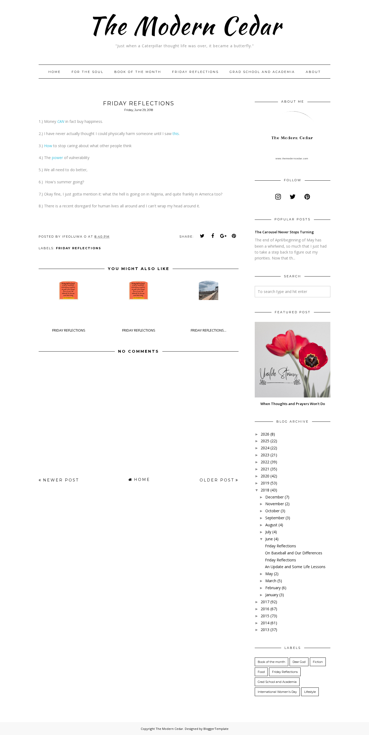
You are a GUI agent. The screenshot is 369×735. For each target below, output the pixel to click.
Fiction (318, 662)
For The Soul (87, 72)
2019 (265, 482)
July (268, 531)
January (271, 594)
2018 (265, 490)
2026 (265, 434)
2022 (265, 461)
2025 (265, 440)
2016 (265, 608)
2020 (265, 475)
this (176, 133)
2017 (265, 601)
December (274, 497)
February (273, 587)
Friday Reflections (195, 72)
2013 (265, 629)
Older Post (217, 480)
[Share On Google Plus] (223, 236)
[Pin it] (234, 236)
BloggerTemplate (216, 729)
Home (54, 72)
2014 (265, 622)
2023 (265, 454)
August (271, 524)
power (58, 157)
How (48, 145)
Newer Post (61, 480)
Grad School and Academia (262, 72)
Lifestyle (310, 692)
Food (261, 672)
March (270, 580)
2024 (265, 447)
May (269, 573)
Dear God (299, 662)
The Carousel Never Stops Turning (284, 232)
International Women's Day (277, 692)
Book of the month (137, 72)
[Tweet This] (202, 236)
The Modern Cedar (184, 25)
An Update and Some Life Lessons (295, 566)
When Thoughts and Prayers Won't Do (292, 403)
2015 (265, 615)
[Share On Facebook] (213, 236)
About (313, 72)
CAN (60, 121)
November (274, 503)
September (274, 517)
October (272, 510)
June (269, 538)
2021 (265, 468)
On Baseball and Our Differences (293, 552)
